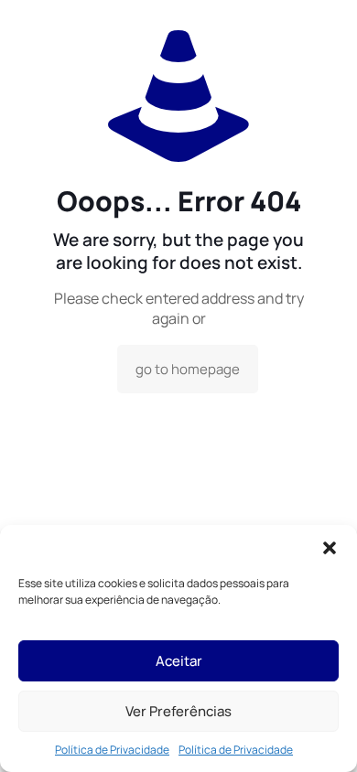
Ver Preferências (178, 711)
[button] (329, 548)
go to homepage (187, 369)
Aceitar (179, 660)
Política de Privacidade (112, 749)
